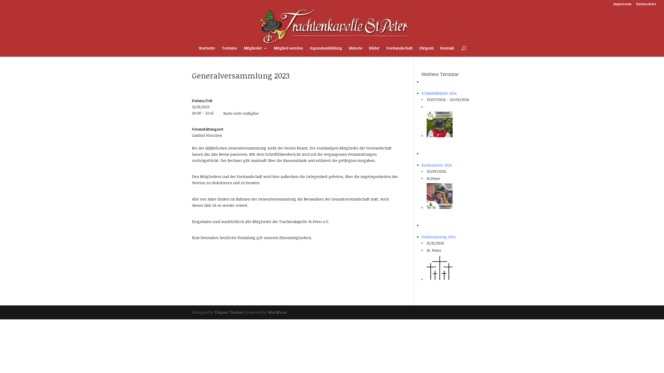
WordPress (277, 312)
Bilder (374, 48)
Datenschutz (646, 4)
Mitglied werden (288, 48)
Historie (355, 48)
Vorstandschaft (399, 48)
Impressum (622, 4)
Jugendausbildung (326, 48)
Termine (229, 48)
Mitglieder (253, 48)
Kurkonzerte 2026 (436, 165)
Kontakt (447, 48)
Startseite (207, 48)
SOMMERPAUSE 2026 (439, 93)
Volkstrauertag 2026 (438, 236)
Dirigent (426, 48)
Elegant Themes (229, 312)
